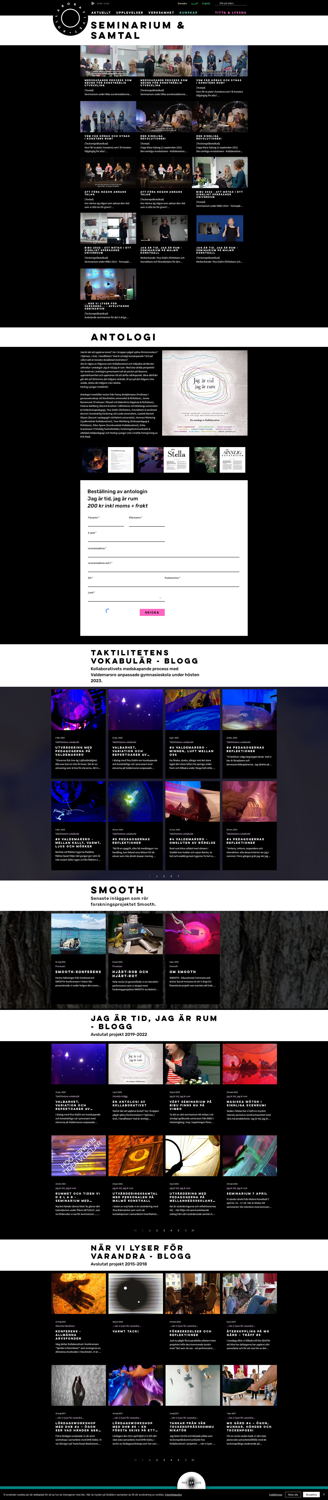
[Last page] (193, 1230)
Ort (89, 577)
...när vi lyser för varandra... (127, 1326)
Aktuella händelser (65, 1326)
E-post (91, 532)
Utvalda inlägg (120, 1096)
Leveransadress (96, 548)
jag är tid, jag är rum (180, 1096)
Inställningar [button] (275, 1494)
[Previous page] (150, 876)
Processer (60, 966)
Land (90, 592)
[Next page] (178, 876)
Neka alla (293, 1494)
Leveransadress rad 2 (99, 563)
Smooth (173, 966)
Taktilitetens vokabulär (67, 742)
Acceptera (311, 1494)
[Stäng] (324, 1494)
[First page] (135, 1230)
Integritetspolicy (173, 1494)
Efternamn (135, 517)
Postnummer (172, 577)
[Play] (93, 3)
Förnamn (93, 517)
